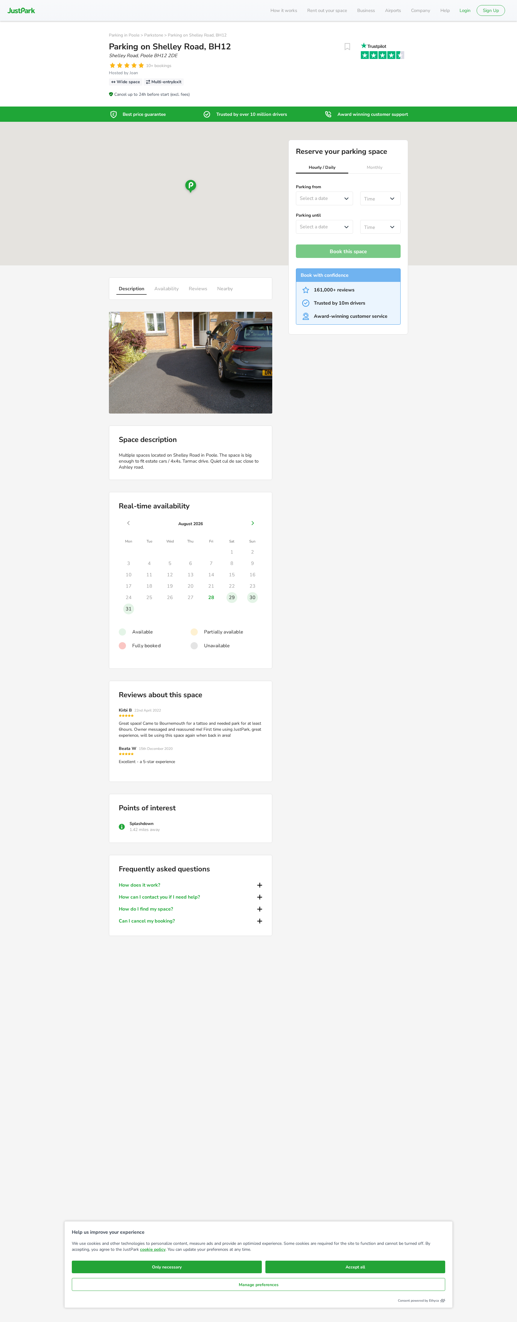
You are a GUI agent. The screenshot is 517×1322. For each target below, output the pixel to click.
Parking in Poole (124, 35)
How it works (283, 10)
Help (445, 10)
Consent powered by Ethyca (418, 1300)
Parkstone (153, 35)
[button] (322, 168)
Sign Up (491, 10)
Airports (393, 10)
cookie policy (152, 1249)
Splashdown (141, 823)
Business (366, 10)
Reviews (198, 288)
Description (131, 288)
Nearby (225, 288)
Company (420, 10)
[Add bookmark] (347, 46)
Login (465, 10)
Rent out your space (327, 10)
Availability (166, 288)
